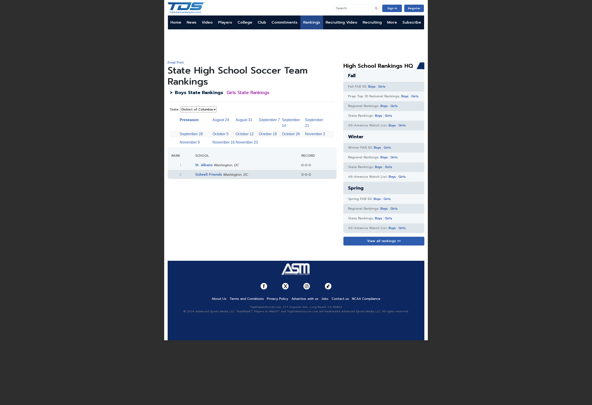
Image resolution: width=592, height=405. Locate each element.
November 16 (224, 142)
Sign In (392, 8)
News (191, 22)
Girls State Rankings (248, 92)
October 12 (245, 134)
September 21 (314, 123)
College (244, 22)
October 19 (268, 134)
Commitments (284, 22)
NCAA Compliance (366, 298)
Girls (381, 86)
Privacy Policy (277, 298)
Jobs (324, 298)
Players (225, 22)
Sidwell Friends (208, 174)
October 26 (291, 134)
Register (414, 8)
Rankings (311, 22)
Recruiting (372, 22)
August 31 (244, 120)
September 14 (291, 123)
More (392, 22)
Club (262, 22)
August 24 (221, 120)
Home (175, 22)
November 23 (247, 142)
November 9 (190, 142)
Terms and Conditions (247, 298)
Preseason (189, 120)
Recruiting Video (341, 22)
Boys (372, 86)
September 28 (191, 134)
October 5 (220, 134)
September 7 (269, 120)
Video (207, 22)
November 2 (315, 134)
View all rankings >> (384, 241)
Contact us (340, 298)
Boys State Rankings (199, 92)
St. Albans (204, 165)
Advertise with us (304, 298)
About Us (219, 298)
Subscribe (411, 22)
